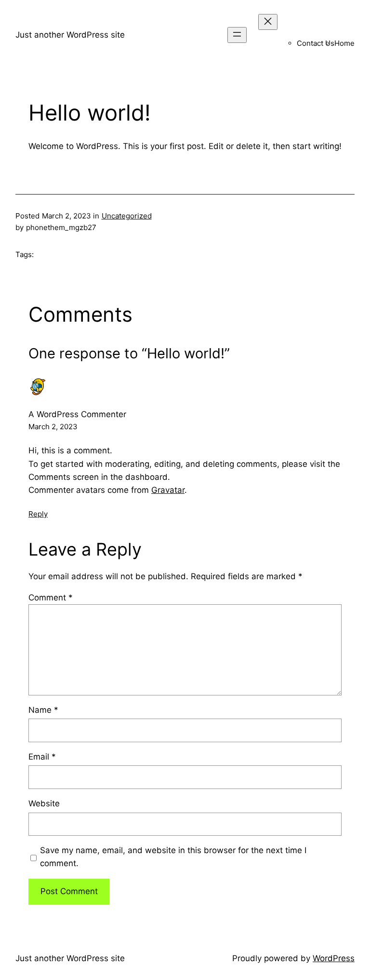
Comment (50, 597)
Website (44, 803)
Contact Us (315, 43)
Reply (38, 513)
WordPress (334, 958)
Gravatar (168, 490)
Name (43, 710)
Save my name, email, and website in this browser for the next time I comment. (173, 856)
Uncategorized (127, 215)
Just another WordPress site (70, 35)
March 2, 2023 (53, 426)
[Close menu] (268, 22)
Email (42, 756)
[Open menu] (237, 35)
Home (344, 43)
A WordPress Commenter (77, 414)
